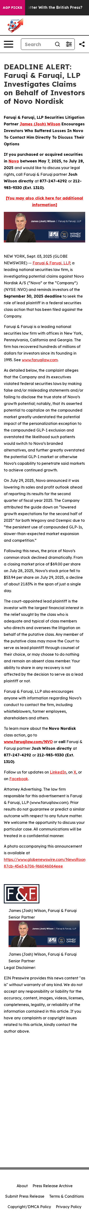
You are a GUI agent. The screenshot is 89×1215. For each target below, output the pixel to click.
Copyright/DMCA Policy (29, 1206)
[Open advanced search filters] (69, 44)
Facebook (18, 778)
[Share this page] (82, 44)
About (22, 1185)
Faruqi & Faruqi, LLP (51, 263)
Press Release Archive (53, 1185)
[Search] (57, 44)
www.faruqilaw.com (40, 359)
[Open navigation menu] (8, 44)
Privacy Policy (68, 1206)
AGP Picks (12, 7)
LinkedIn (58, 772)
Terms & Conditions (66, 1196)
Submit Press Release (24, 1196)
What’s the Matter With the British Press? (42, 7)
